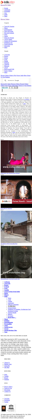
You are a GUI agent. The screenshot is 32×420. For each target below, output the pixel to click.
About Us (21, 85)
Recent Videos (5, 75)
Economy (10, 316)
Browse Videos (5, 19)
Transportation (12, 308)
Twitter (6, 402)
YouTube (6, 398)
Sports (6, 36)
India (24, 103)
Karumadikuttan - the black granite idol (10, 279)
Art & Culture (8, 39)
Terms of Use (8, 388)
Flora (5, 34)
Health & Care (8, 42)
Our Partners (6, 77)
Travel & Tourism (9, 26)
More (5, 16)
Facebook (7, 400)
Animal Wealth (12, 312)
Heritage (6, 63)
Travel (6, 67)
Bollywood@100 (9, 69)
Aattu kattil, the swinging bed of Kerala (10, 173)
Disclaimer (7, 390)
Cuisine (10, 301)
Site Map (6, 367)
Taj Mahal (26, 99)
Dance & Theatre (9, 38)
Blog (25, 75)
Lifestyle (6, 64)
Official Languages (13, 304)
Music (6, 28)
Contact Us (7, 391)
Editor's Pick (12, 75)
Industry (10, 314)
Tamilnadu (7, 10)
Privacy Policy (8, 386)
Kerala (6, 8)
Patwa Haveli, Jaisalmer (6, 208)
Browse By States (6, 5)
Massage (6, 66)
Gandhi (6, 376)
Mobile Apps (8, 364)
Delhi (5, 14)
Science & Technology (10, 41)
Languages (11, 303)
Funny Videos (8, 71)
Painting (6, 379)
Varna (9, 298)
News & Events (8, 31)
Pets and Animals (9, 33)
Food (5, 59)
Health (6, 61)
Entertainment (8, 29)
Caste (9, 299)
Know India (20, 75)
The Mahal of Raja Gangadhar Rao (9, 243)
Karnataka (7, 11)
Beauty (6, 56)
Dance (6, 58)
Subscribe (7, 366)
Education (7, 46)
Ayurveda (7, 54)
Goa (5, 13)
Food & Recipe (8, 44)
